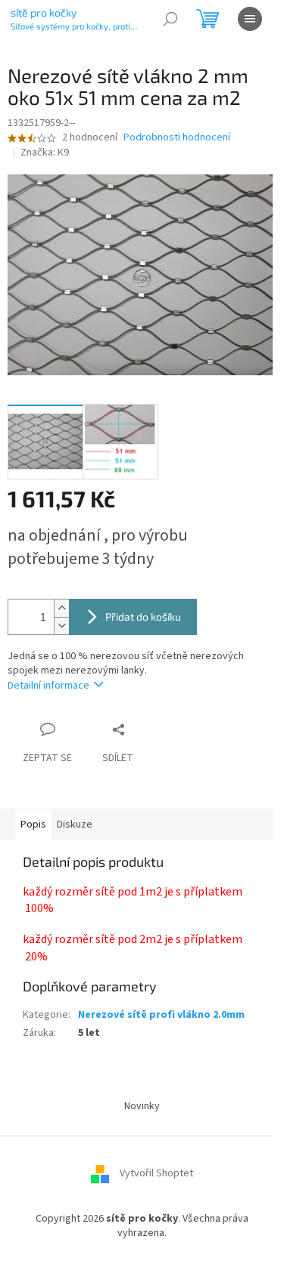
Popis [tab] (33, 824)
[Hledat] (170, 19)
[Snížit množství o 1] (61, 625)
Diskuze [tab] (74, 824)
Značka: (44, 152)
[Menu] (250, 19)
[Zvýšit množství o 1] (61, 608)
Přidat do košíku (143, 616)
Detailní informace (48, 685)
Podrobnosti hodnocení (176, 138)
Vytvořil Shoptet (156, 1173)
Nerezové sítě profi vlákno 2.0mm (161, 1014)
